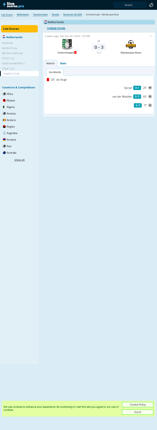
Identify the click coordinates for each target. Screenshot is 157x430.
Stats (63, 63)
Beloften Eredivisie (12, 53)
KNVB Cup (8, 58)
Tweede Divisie (56, 28)
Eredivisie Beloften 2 (13, 63)
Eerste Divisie (9, 48)
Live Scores (11, 28)
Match (50, 63)
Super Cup (8, 68)
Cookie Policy (138, 404)
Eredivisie (7, 42)
